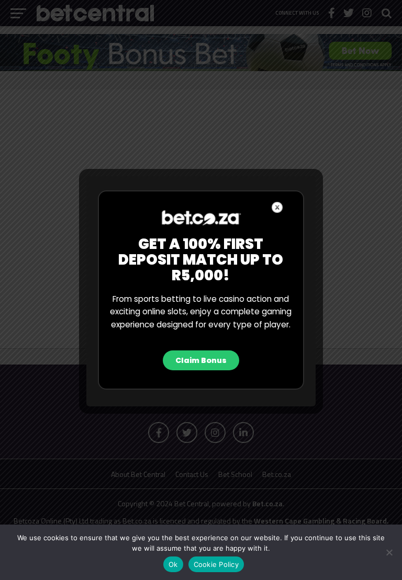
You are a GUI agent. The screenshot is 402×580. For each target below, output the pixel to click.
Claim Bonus (201, 360)
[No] (389, 552)
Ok (173, 564)
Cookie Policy (216, 564)
